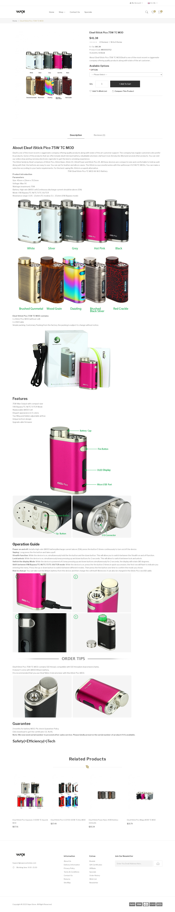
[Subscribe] (157, 863)
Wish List (93, 879)
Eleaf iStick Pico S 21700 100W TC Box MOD (68, 820)
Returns (67, 879)
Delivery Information (72, 865)
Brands (92, 861)
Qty (91, 84)
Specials (92, 872)
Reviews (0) (99, 135)
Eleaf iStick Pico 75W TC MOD (32, 21)
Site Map (67, 883)
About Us (67, 861)
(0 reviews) (103, 42)
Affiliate (92, 868)
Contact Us (68, 875)
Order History (94, 875)
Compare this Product (124, 91)
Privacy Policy (69, 868)
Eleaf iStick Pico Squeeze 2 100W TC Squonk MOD (30, 821)
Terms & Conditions (71, 872)
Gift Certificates (95, 865)
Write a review (116, 42)
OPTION (94, 70)
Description (76, 135)
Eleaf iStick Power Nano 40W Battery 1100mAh (103, 821)
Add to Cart (126, 84)
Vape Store (31, 904)
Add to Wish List (99, 91)
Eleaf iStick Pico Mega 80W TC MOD (141, 820)
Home (15, 21)
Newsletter (93, 883)
